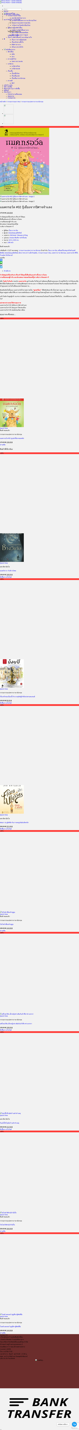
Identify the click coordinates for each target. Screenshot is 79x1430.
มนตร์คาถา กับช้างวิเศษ (8, 571)
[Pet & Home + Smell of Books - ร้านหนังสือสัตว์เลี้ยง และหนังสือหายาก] (11, 1)
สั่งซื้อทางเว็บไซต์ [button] (6, 577)
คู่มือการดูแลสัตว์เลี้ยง (15, 27)
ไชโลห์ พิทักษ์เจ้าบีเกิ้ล (7, 1225)
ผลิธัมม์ (6, 90)
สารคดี (10, 80)
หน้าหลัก (3, 101)
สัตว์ (13, 83)
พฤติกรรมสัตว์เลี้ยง (18, 30)
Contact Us (11, 98)
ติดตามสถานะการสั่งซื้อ (12, 89)
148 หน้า (11, 242)
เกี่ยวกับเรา (7, 92)
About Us (11, 96)
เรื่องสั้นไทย (15, 73)
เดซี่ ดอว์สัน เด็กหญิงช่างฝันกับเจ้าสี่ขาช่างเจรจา (16, 1023)
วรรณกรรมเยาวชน (14, 15)
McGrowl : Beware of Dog (19, 235)
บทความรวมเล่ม (17, 61)
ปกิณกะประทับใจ (17, 47)
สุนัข (13, 54)
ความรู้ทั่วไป (12, 59)
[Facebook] (39, 260)
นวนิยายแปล (16, 68)
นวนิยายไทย (16, 66)
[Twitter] (39, 267)
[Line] (39, 262)
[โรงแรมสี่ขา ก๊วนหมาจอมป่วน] (8, 113)
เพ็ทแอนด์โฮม (10, 13)
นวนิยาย (10, 64)
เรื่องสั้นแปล (16, 76)
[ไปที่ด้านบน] (1, 1429)
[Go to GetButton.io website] (74, 1428)
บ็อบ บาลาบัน (13, 230)
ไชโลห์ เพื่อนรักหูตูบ (6, 924)
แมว (13, 56)
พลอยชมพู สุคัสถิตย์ (15, 233)
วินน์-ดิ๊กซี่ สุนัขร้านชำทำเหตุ (9, 1123)
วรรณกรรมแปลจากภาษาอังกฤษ (23, 20)
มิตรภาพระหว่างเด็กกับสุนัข (28, 253)
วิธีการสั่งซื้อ (8, 87)
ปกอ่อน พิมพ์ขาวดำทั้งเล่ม (18, 237)
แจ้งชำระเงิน (8, 85)
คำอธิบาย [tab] (7, 271)
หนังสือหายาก (10, 49)
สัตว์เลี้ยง (11, 52)
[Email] (39, 265)
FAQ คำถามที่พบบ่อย (15, 94)
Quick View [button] (4, 428)
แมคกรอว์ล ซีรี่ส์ (72, 253)
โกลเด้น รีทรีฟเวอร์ (6, 255)
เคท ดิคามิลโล (16, 18)
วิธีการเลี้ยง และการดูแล (20, 35)
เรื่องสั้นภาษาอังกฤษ (18, 78)
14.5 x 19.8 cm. (14, 240)
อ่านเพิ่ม (2, 445)
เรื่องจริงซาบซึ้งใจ (18, 42)
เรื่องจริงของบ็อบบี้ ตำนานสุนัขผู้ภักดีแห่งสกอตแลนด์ (17, 696)
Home (6, 11)
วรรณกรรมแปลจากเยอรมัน (21, 23)
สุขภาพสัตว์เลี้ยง (17, 32)
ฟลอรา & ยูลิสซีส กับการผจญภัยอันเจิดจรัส (14, 822)
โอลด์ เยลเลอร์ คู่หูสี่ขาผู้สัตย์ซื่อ (10, 1326)
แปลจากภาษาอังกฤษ (59, 253)
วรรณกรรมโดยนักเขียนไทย (21, 25)
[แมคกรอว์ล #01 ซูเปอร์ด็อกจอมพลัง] (8, 123)
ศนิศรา (14, 44)
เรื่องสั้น (10, 71)
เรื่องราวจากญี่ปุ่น (17, 40)
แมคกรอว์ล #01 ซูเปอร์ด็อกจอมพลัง (12, 438)
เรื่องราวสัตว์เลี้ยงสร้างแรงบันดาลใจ (20, 37)
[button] (11, 14)
